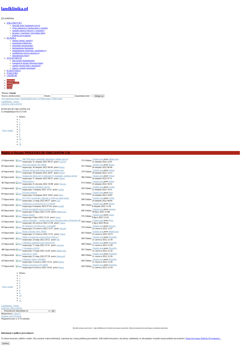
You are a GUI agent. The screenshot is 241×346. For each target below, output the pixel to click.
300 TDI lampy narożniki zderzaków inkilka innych (45, 159)
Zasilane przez (7, 316)
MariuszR (60, 256)
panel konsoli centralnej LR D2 (36, 187)
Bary (61, 195)
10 (20, 139)
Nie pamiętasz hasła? (11, 98)
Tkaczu (62, 184)
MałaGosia (114, 159)
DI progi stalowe (29, 192)
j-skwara (60, 245)
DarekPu (113, 237)
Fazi (58, 200)
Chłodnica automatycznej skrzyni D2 (38, 242)
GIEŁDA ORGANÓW (11, 104)
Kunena (17, 316)
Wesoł (62, 173)
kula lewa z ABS (29, 254)
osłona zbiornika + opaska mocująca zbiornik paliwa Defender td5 (51, 220)
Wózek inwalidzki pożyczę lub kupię (38, 209)
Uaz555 (62, 161)
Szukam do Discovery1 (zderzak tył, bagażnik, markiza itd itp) (49, 176)
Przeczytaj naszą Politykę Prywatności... (203, 338)
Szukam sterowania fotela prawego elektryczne (43, 170)
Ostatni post (98, 159)
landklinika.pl (14, 8)
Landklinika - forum (10, 101)
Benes (62, 167)
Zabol (111, 181)
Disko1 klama (28, 215)
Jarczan (63, 228)
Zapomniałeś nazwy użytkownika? (36, 98)
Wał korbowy (28, 181)
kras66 (61, 206)
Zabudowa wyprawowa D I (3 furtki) (38, 204)
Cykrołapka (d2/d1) (31, 248)
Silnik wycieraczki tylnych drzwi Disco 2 (40, 237)
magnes (112, 209)
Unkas (62, 223)
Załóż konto (57, 98)
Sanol (57, 217)
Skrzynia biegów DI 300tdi (34, 165)
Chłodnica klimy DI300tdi (33, 259)
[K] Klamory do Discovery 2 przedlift (39, 226)
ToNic (112, 198)
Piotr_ (111, 220)
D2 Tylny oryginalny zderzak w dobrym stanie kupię (45, 198)
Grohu (61, 189)
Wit (58, 239)
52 (20, 144)
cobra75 (17, 313)
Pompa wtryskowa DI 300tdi (35, 265)
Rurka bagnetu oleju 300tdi (34, 231)
